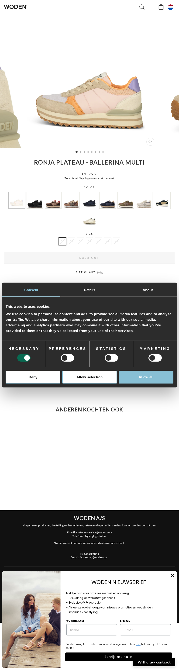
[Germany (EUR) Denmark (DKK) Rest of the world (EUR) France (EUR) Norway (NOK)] (170, 7)
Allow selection (89, 377)
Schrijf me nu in (118, 656)
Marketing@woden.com (94, 557)
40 (98, 241)
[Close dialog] (172, 575)
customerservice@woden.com (94, 532)
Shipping (84, 178)
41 (107, 241)
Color (89, 187)
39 (89, 241)
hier (138, 644)
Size (89, 233)
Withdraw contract (154, 662)
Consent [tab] (31, 290)
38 (80, 241)
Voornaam (75, 620)
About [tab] (148, 290)
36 (62, 241)
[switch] (67, 358)
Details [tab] (89, 290)
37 (71, 241)
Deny (33, 377)
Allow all (146, 377)
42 (116, 241)
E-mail (125, 620)
